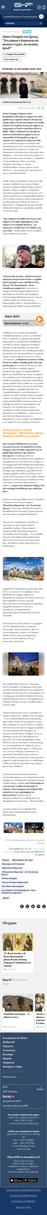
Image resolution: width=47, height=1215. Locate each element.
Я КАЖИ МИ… (13, 59)
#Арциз (5, 860)
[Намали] (42, 108)
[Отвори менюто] (3, 7)
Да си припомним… (14, 1071)
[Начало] (24, 5)
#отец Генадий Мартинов (15, 882)
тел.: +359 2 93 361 (23, 1120)
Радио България (16, 54)
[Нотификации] (39, 7)
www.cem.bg (23, 1149)
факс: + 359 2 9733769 (23, 1143)
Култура (8, 1054)
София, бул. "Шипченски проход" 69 (23, 1135)
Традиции (8, 1062)
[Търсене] (41, 23)
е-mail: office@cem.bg (23, 1146)
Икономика (9, 1076)
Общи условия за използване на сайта (23, 1190)
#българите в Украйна (13, 864)
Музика (7, 1058)
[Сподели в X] (27, 906)
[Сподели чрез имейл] (44, 906)
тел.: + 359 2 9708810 (23, 1140)
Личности (9, 1050)
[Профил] (44, 7)
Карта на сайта (23, 1207)
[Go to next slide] (43, 828)
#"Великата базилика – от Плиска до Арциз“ (19, 873)
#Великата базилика (12, 868)
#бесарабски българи (22, 860)
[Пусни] (41, 16)
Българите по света (15, 1038)
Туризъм (8, 1046)
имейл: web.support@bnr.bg (23, 1123)
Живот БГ (9, 1042)
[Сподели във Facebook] (22, 906)
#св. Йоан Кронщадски (13, 886)
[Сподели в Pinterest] (38, 906)
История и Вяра (11, 31)
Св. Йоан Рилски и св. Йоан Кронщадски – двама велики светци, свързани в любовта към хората (23, 433)
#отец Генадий (9, 878)
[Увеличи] (38, 108)
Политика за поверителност (23, 1195)
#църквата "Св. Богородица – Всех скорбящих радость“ (18, 891)
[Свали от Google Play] (31, 1180)
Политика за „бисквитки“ (23, 1201)
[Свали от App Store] (17, 1180)
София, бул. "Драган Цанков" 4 (23, 1117)
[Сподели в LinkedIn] (33, 906)
